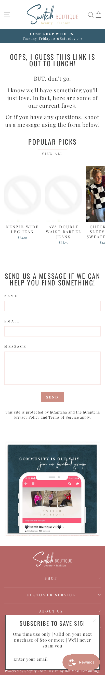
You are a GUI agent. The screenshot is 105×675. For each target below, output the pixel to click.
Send (52, 397)
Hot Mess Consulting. (82, 671)
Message (15, 346)
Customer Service (51, 595)
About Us (51, 611)
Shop (51, 578)
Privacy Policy (27, 417)
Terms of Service (63, 417)
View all (52, 154)
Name (11, 296)
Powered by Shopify (21, 671)
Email (12, 321)
